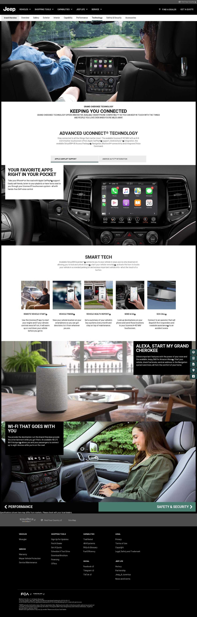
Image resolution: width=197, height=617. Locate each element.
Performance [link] (82, 18)
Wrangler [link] (23, 539)
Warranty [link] (23, 554)
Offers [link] (54, 563)
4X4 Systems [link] (89, 543)
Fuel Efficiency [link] (89, 551)
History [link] (118, 566)
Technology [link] (97, 18)
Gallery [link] (36, 18)
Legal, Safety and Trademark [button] (127, 551)
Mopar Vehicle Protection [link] (30, 558)
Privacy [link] (118, 539)
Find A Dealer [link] (56, 543)
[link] (187, 2)
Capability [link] (68, 18)
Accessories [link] (130, 18)
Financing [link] (55, 559)
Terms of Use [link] (121, 543)
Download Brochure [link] (59, 555)
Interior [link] (57, 18)
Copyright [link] (119, 547)
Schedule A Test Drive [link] (60, 551)
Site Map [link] (72, 520)
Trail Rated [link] (88, 539)
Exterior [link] (46, 18)
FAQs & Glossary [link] (90, 547)
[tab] (74, 159)
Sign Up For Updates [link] (59, 539)
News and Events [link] (122, 579)
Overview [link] (25, 18)
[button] (25, 9)
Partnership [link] (120, 570)
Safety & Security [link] (113, 18)
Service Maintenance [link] (28, 562)
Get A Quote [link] (56, 547)
